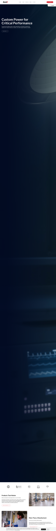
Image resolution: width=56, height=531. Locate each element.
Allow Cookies (43, 529)
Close (48, 529)
